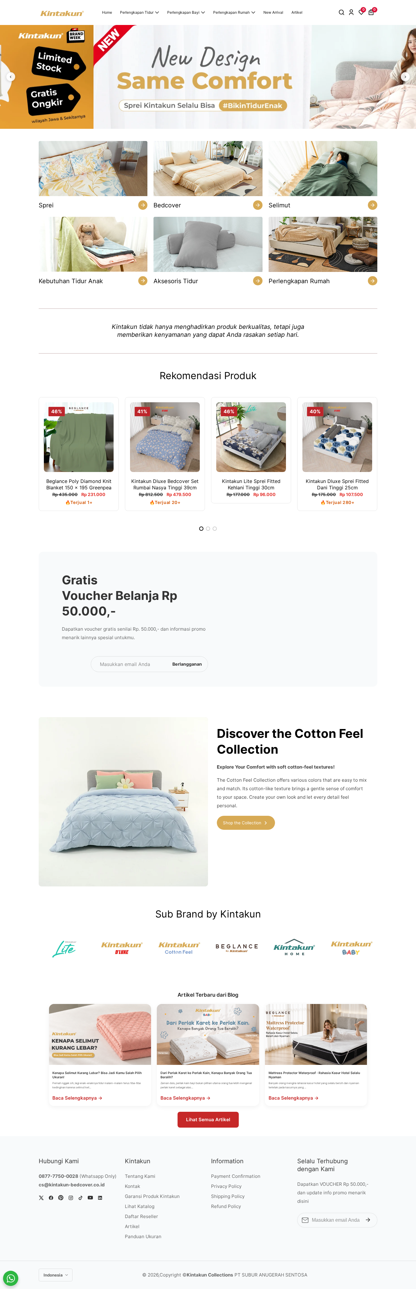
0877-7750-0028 (58, 1176)
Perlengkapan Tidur (136, 12)
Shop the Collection (242, 822)
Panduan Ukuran (143, 1236)
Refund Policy (226, 1206)
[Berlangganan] (368, 1220)
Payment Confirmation (235, 1176)
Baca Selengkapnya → (77, 1098)
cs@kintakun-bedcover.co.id (72, 1185)
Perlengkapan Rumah (231, 12)
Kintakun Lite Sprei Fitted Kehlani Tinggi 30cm (251, 484)
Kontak (132, 1186)
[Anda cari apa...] (342, 12)
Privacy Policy (226, 1186)
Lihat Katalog (139, 1206)
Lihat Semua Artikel (208, 1119)
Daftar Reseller (141, 1216)
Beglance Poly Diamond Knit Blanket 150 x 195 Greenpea (78, 484)
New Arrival (273, 12)
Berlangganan (187, 664)
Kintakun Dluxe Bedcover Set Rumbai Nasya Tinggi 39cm (165, 484)
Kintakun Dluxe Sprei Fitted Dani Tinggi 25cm (337, 484)
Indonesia (54, 1275)
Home (107, 12)
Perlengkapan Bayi (183, 12)
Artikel (296, 12)
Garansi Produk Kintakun (152, 1196)
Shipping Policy (228, 1196)
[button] (201, 529)
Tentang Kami (140, 1176)
